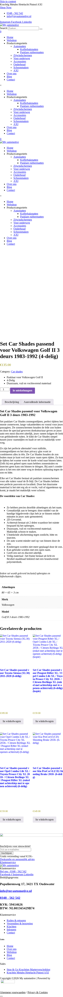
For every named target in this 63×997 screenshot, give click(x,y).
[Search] (41, 29)
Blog (9, 76)
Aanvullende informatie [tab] (37, 402)
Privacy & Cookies (38, 992)
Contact (11, 79)
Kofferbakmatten (29, 49)
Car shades (17, 371)
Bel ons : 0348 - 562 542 (13, 871)
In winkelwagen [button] (12, 721)
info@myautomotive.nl (16, 891)
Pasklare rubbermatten (32, 52)
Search (3, 28)
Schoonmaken (21, 67)
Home (10, 37)
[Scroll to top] (1, 996)
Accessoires (19, 61)
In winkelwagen (22, 390)
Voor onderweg (21, 58)
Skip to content (8, 1)
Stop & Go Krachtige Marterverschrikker (28, 969)
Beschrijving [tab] (12, 402)
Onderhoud (19, 64)
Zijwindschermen (22, 55)
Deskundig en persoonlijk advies (17, 859)
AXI (15, 70)
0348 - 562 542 (10, 898)
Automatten (19, 46)
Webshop (12, 40)
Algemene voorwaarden (13, 992)
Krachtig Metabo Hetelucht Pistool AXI (28, 972)
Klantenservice (8, 862)
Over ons (11, 73)
